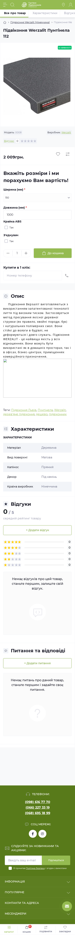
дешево (42, 414)
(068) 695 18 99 (37, 813)
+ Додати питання (37, 663)
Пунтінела (45, 410)
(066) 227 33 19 (38, 807)
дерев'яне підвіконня (19, 414)
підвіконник (58, 414)
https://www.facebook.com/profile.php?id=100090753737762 (33, 834)
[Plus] (26, 253)
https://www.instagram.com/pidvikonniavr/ (42, 834)
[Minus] (8, 253)
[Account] (71, 5)
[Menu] (5, 5)
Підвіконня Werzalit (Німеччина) (30, 22)
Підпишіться (56, 860)
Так (11, 227)
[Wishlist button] (58, 154)
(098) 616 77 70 (37, 802)
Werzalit (66, 132)
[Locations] (63, 5)
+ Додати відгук (37, 530)
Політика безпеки (35, 868)
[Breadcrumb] (4, 22)
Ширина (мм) (14, 189)
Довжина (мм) (15, 207)
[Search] (12, 5)
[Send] (67, 275)
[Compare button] (68, 154)
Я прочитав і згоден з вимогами (40, 868)
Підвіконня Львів (23, 410)
